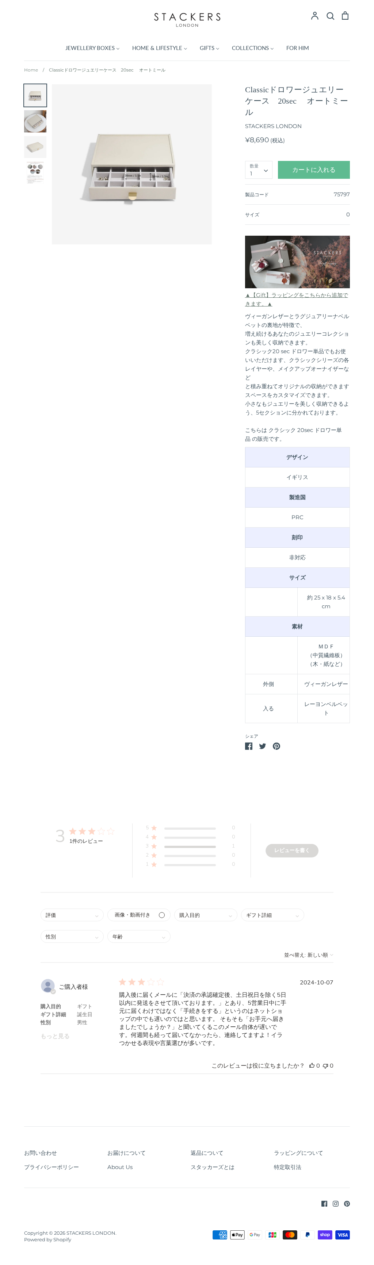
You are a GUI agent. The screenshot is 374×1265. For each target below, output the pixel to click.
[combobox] (258, 170)
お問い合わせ (40, 1152)
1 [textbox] (251, 173)
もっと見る (55, 1036)
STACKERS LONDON (273, 126)
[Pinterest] (344, 1203)
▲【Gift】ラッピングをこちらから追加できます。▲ (296, 299)
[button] (190, 829)
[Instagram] (333, 1203)
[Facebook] (321, 1203)
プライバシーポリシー (51, 1167)
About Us (120, 1167)
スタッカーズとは (212, 1167)
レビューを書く (292, 850)
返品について (207, 1152)
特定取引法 (287, 1167)
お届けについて (126, 1152)
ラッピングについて (298, 1152)
